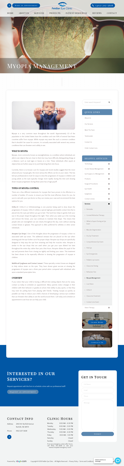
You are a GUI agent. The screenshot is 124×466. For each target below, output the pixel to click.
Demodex (89, 209)
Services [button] (39, 13)
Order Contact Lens (91, 148)
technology (88, 164)
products (88, 179)
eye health (88, 189)
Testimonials (89, 136)
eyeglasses (88, 194)
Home (10, 13)
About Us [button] (24, 13)
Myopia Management (93, 278)
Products (54, 13)
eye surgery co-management (94, 174)
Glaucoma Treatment (93, 296)
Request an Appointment (23, 392)
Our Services (89, 124)
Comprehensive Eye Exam (94, 242)
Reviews (97, 13)
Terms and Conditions (86, 461)
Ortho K (89, 290)
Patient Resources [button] (76, 13)
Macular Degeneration (93, 230)
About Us (88, 118)
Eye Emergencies (91, 254)
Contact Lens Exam (92, 302)
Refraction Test (91, 272)
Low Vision (89, 284)
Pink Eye (89, 248)
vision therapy (89, 308)
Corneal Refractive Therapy (95, 215)
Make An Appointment (26, 5)
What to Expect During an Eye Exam (96, 223)
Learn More (97, 322)
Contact (112, 13)
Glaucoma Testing (92, 266)
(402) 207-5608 (104, 5)
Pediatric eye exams (92, 260)
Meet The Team (90, 130)
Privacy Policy (73, 461)
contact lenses (90, 199)
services (87, 204)
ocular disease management (94, 169)
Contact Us (88, 142)
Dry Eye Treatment (92, 236)
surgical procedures (91, 184)
